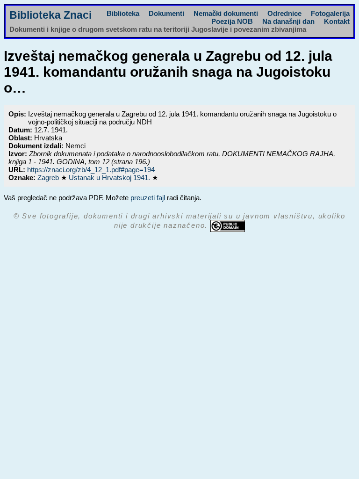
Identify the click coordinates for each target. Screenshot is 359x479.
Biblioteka (123, 13)
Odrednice (284, 13)
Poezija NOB (232, 21)
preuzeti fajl (147, 198)
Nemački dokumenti (226, 13)
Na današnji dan (288, 21)
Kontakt (337, 21)
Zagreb (49, 177)
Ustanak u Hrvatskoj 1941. (110, 177)
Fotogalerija (330, 13)
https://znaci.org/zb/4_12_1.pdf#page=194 (91, 170)
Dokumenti (166, 13)
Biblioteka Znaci (50, 15)
